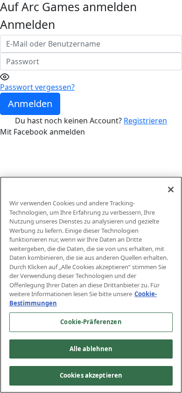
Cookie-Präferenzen (90, 322)
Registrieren (145, 120)
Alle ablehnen (91, 349)
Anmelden (30, 103)
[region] (91, 284)
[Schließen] (171, 189)
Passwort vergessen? (37, 87)
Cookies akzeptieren (91, 375)
